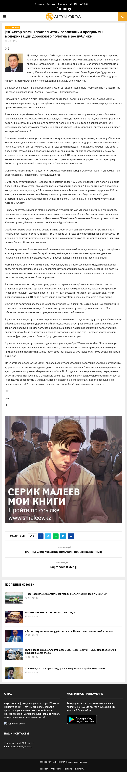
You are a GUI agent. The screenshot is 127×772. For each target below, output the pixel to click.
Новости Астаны (12, 27)
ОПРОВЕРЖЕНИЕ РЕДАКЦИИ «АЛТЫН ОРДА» (50, 612)
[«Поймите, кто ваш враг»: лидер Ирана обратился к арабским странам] (14, 673)
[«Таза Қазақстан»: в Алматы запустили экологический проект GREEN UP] (14, 598)
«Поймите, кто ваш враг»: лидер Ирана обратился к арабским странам (65, 668)
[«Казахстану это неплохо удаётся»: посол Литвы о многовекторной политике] (14, 636)
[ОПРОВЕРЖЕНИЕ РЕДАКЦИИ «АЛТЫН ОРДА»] (14, 617)
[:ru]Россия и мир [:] (63, 567)
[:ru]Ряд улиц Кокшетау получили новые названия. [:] (63, 551)
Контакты (62, 4)
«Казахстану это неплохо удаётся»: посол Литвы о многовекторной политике (69, 631)
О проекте (39, 4)
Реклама (51, 4)
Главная (44, 769)
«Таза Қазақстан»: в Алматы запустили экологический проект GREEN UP (66, 594)
